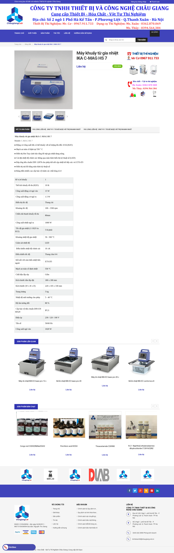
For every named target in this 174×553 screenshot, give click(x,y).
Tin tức (55, 520)
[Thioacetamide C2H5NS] (105, 427)
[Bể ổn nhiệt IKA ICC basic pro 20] (69, 362)
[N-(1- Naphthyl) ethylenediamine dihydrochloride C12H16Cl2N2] (141, 427)
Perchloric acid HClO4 (68, 446)
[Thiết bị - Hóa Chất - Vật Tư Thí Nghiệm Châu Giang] (87, 16)
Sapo (80, 550)
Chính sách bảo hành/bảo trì (87, 528)
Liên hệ (55, 524)
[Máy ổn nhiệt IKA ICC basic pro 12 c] (32, 362)
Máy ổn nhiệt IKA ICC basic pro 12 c (32, 381)
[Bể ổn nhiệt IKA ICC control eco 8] (141, 362)
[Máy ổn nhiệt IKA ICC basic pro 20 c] (105, 360)
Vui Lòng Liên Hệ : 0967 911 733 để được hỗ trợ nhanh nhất (56, 129)
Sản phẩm (56, 516)
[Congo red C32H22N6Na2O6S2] (32, 427)
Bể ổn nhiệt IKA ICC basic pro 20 (68, 381)
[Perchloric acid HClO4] (69, 427)
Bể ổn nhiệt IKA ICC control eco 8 (141, 381)
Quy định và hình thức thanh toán (89, 512)
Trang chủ (56, 508)
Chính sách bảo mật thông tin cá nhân (91, 520)
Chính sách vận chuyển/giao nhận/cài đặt (92, 516)
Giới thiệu (56, 512)
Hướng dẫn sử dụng (60, 528)
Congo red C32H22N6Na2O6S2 (32, 446)
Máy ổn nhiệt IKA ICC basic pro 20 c (105, 377)
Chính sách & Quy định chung (88, 508)
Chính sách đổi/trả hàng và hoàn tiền (90, 524)
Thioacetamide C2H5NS (105, 446)
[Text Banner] (143, 88)
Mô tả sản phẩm (22, 129)
